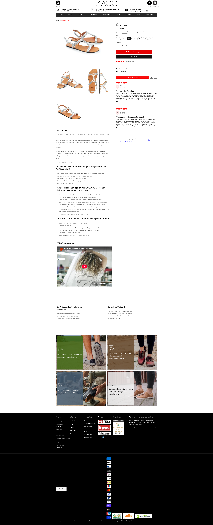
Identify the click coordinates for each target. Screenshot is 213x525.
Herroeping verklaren (60, 446)
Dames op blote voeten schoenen (89, 422)
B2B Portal (73, 430)
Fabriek (128, 15)
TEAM (118, 15)
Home (57, 20)
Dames (70, 15)
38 (123, 38)
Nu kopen (134, 56)
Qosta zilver (65, 20)
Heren (80, 15)
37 (118, 38)
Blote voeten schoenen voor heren (89, 429)
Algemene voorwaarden (60, 434)
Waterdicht (88, 437)
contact (72, 421)
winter (86, 441)
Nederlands (60, 489)
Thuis (61, 15)
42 (145, 38)
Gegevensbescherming (63, 438)
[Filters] (151, 77)
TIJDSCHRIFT (150, 15)
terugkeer (59, 441)
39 (129, 38)
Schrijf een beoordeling (132, 77)
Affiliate (72, 433)
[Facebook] (156, 518)
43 (150, 38)
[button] (58, 3)
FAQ (71, 424)
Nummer (119, 42)
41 (140, 38)
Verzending (124, 32)
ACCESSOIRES (107, 15)
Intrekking (59, 421)
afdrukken (59, 429)
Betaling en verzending (59, 425)
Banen (72, 427)
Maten (138, 15)
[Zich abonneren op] (155, 428)
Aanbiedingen (92, 15)
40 (134, 38)
